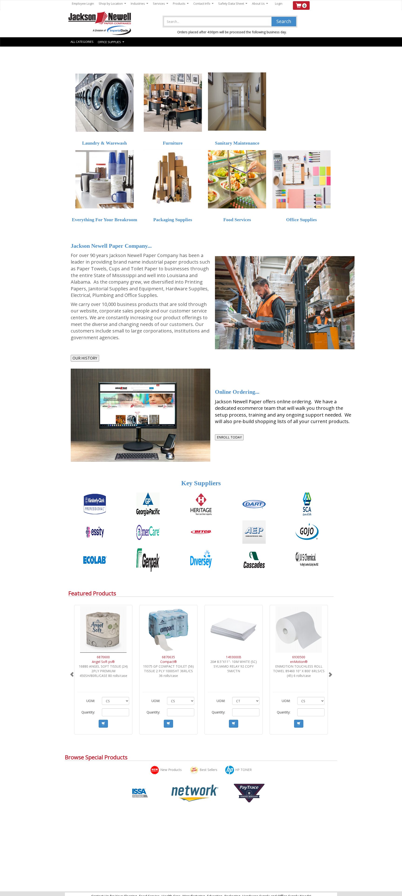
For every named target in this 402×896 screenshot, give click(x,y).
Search (283, 21)
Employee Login (83, 3)
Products (181, 3)
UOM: (90, 701)
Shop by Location (112, 3)
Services (160, 3)
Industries (139, 3)
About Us (260, 3)
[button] (103, 724)
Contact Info (203, 3)
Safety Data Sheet (232, 3)
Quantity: (88, 712)
